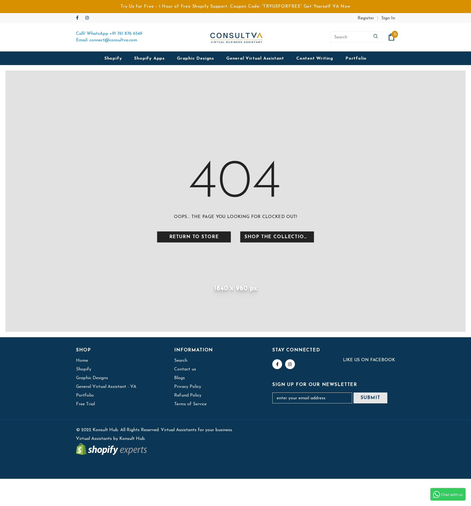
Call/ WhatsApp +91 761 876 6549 (109, 34)
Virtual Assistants (94, 439)
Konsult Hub (132, 439)
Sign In (388, 18)
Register (366, 18)
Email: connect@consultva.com (106, 40)
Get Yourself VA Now (327, 6)
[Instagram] (88, 18)
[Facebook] (79, 18)
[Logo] (236, 37)
